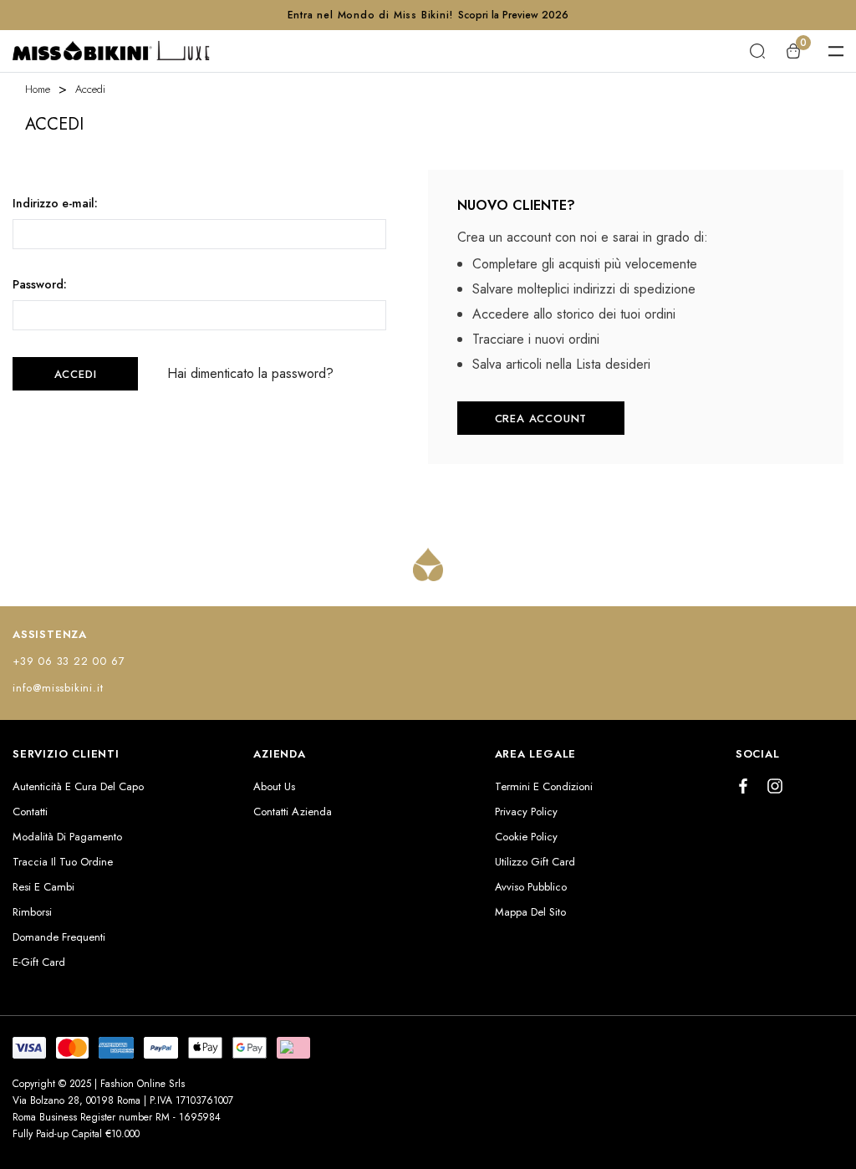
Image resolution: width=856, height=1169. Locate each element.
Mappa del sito (530, 912)
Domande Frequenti (59, 937)
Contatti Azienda (292, 811)
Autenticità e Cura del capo (78, 786)
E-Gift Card (39, 962)
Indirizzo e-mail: (55, 203)
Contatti (30, 811)
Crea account (541, 418)
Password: (40, 284)
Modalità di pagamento (67, 837)
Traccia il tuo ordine (63, 862)
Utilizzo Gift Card (535, 862)
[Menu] (835, 51)
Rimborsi (32, 912)
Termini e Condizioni (544, 786)
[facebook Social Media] (743, 786)
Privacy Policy (526, 811)
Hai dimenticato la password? (250, 373)
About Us (274, 786)
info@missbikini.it (58, 688)
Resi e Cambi (43, 887)
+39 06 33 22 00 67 (69, 661)
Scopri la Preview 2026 (513, 15)
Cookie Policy (526, 837)
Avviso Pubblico (531, 887)
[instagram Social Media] (774, 786)
